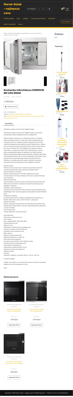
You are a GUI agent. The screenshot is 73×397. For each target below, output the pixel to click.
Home (5, 33)
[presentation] (5, 81)
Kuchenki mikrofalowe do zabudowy (18, 33)
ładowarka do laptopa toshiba (35, 116)
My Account (66, 21)
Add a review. (16, 97)
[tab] (9, 123)
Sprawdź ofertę (12, 106)
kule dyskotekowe (20, 116)
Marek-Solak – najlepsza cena (13, 9)
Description (9, 123)
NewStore (55, 393)
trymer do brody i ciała (10, 118)
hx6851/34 (10, 116)
